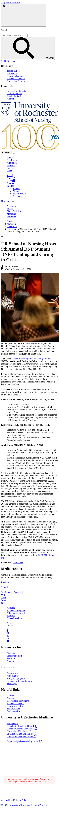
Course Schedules (15, 76)
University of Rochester (18, 731)
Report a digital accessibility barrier (23, 741)
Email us (5, 582)
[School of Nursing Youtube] (8, 641)
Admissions (12, 163)
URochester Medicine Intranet (21, 728)
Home (9, 221)
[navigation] (12, 592)
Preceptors (17, 196)
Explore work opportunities (19, 681)
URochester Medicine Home (20, 726)
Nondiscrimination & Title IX (20, 736)
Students (16, 188)
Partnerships (12, 723)
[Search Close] (23, 15)
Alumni (10, 98)
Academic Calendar (16, 78)
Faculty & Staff (14, 96)
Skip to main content (10, 2)
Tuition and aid (13, 708)
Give (9, 183)
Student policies (14, 711)
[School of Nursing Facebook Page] (7, 630)
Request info (12, 673)
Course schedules (15, 706)
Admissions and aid (16, 613)
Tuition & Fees (13, 71)
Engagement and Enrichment (20, 734)
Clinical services (14, 618)
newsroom (11, 224)
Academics (12, 160)
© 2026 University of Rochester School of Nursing (24, 805)
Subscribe (5, 587)
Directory (11, 698)
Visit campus (12, 676)
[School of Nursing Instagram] (8, 636)
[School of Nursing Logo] (29, 122)
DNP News (18, 562)
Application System (16, 81)
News (9, 170)
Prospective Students (16, 91)
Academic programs (16, 610)
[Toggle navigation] (14, 153)
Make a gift (12, 683)
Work (9, 180)
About (10, 157)
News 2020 (12, 226)
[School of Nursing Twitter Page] (8, 633)
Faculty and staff (14, 656)
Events (10, 625)
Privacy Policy (20, 800)
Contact (10, 695)
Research (11, 165)
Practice (10, 168)
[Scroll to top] (22, 592)
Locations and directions (18, 701)
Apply (10, 178)
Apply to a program (16, 678)
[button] (8, 61)
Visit (9, 175)
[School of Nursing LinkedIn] (8, 638)
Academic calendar (15, 703)
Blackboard (12, 73)
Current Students (14, 93)
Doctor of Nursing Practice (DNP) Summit (30, 358)
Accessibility (7, 800)
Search (7, 152)
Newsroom (6, 201)
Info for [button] (10, 186)
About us (11, 608)
